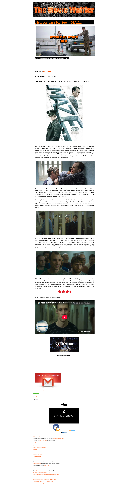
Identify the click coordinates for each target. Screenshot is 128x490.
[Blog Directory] (72, 431)
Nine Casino (35, 452)
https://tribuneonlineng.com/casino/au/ (58, 438)
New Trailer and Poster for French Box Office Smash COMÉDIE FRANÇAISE (45, 479)
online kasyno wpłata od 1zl (40, 470)
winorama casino (42, 467)
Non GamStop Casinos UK (37, 456)
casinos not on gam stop (38, 461)
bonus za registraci (46, 465)
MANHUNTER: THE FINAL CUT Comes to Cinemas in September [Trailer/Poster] (46, 474)
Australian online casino (43, 440)
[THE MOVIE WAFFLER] (36, 394)
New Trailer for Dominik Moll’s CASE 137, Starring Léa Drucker (43, 481)
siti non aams (35, 449)
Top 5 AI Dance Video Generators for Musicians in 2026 (41, 472)
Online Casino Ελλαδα (36, 436)
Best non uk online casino (37, 463)
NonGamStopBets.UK (36, 458)
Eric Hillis (47, 71)
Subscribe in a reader (39, 391)
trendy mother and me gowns (37, 454)
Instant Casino (35, 445)
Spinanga (34, 442)
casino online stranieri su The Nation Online (39, 447)
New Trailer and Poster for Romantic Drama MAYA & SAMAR (42, 477)
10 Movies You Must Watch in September (39, 483)
